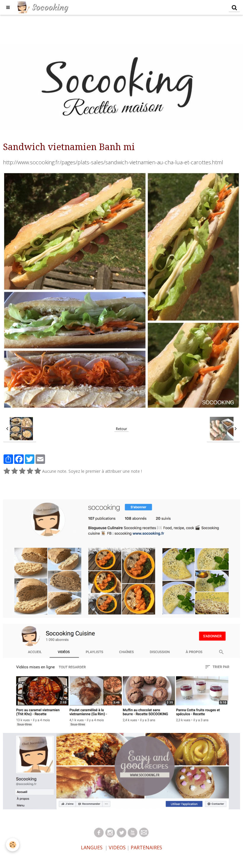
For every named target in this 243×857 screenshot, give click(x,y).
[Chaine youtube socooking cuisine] (121, 675)
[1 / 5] (7, 471)
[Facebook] (121, 771)
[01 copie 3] (110, 832)
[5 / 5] (37, 471)
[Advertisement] (108, 28)
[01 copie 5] (121, 832)
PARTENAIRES (146, 847)
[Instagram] (121, 558)
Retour (121, 428)
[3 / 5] (22, 471)
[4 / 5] (30, 471)
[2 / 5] (14, 471)
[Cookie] (12, 844)
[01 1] (144, 832)
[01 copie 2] (99, 832)
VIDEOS (117, 847)
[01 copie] (132, 832)
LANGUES (92, 847)
